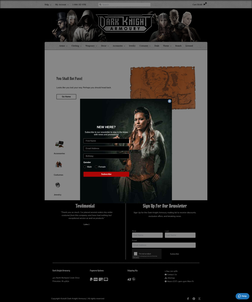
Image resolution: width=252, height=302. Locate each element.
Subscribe (106, 174)
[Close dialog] (169, 101)
